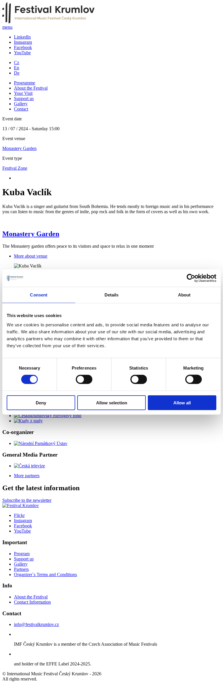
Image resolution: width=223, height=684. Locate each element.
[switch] (84, 379)
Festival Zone (14, 168)
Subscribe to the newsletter (26, 500)
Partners (21, 569)
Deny (41, 402)
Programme (24, 82)
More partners (26, 475)
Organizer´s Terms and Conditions (45, 574)
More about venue (30, 256)
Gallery (21, 103)
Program (22, 553)
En (16, 67)
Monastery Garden (19, 148)
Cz (16, 62)
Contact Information (32, 602)
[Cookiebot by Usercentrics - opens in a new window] (191, 278)
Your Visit (23, 93)
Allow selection (111, 402)
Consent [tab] (38, 294)
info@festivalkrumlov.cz (36, 624)
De (16, 72)
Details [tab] (112, 294)
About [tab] (184, 294)
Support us (24, 98)
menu (7, 27)
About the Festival (31, 88)
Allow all (182, 402)
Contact (21, 108)
